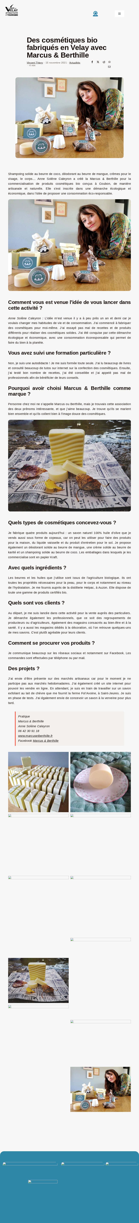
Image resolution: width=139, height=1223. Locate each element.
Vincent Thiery (35, 62)
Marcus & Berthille (46, 740)
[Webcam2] (95, 12)
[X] (98, 62)
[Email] (109, 67)
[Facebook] (92, 62)
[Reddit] (104, 62)
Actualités (74, 62)
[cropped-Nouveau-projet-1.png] (11, 4)
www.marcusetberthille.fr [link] (35, 736)
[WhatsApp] (109, 62)
